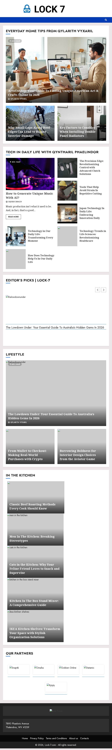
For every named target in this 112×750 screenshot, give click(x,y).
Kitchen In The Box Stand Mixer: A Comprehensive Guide (34, 603)
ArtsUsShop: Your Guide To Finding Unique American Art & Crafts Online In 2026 (56, 70)
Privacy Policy (37, 738)
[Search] (106, 20)
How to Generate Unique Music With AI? (30, 174)
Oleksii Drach (15, 202)
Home (25, 738)
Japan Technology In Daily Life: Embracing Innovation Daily (67, 213)
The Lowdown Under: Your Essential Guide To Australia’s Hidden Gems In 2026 (55, 328)
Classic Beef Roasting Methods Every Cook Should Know (32, 506)
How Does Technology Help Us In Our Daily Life (16, 259)
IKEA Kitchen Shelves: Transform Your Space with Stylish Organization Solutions (34, 633)
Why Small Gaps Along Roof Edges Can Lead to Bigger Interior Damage (29, 132)
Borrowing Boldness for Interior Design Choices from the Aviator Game (78, 455)
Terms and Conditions (56, 738)
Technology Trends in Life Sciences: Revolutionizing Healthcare (67, 236)
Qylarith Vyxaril (18, 99)
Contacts (84, 738)
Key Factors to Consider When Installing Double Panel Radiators (78, 132)
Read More (13, 216)
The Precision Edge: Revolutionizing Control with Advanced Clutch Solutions (67, 168)
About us (73, 738)
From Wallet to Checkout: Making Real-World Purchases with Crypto (27, 455)
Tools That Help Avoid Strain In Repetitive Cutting (67, 191)
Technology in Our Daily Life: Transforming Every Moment (16, 236)
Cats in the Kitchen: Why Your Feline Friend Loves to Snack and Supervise (34, 569)
